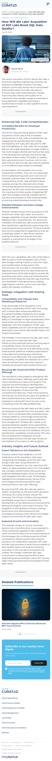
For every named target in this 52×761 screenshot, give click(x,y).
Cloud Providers (8, 723)
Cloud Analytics (19, 18)
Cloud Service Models (11, 703)
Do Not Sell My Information (12, 749)
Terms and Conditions (23, 746)
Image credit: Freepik (40, 60)
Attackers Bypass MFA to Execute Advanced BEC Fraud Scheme (24, 624)
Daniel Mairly (17, 69)
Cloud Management (10, 713)
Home (4, 12)
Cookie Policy (28, 742)
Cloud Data (6, 718)
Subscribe (39, 663)
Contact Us (16, 742)
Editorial (5, 732)
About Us (5, 742)
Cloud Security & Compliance (14, 728)
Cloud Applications (18, 12)
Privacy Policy (7, 746)
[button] (17, 634)
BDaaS (6, 18)
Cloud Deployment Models (13, 708)
